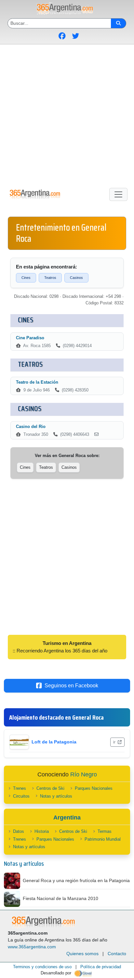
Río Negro (83, 774)
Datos (18, 831)
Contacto (117, 953)
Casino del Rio (31, 426)
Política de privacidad (100, 966)
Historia (41, 831)
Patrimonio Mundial (103, 839)
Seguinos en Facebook (71, 685)
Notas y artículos (56, 796)
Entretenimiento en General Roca (61, 233)
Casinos (76, 278)
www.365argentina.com (32, 946)
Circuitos (21, 796)
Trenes (19, 788)
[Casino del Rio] (96, 434)
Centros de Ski (50, 788)
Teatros (50, 278)
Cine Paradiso (30, 337)
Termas (105, 831)
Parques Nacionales (94, 788)
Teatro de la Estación (37, 382)
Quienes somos (82, 953)
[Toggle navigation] (118, 194)
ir (114, 742)
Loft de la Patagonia (54, 741)
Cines (26, 278)
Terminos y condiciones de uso (42, 966)
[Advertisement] (67, 115)
